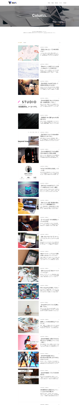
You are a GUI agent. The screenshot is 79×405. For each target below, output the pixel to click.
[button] (59, 42)
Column (24, 42)
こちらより (45, 32)
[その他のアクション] (59, 47)
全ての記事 (20, 42)
